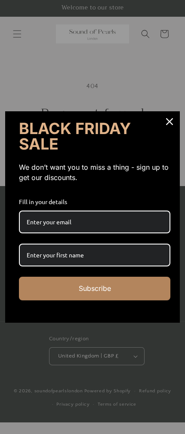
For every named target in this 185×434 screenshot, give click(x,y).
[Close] (169, 121)
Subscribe (95, 288)
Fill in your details (43, 201)
